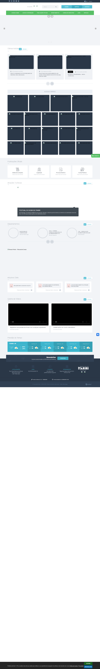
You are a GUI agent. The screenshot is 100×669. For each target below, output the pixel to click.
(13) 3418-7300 (50, 371)
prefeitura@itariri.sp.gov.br (50, 372)
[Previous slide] (4, 29)
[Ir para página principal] (83, 367)
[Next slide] (96, 29)
